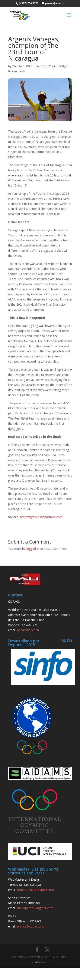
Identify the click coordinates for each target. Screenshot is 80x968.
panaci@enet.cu (28, 630)
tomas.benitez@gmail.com (35, 890)
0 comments (17, 71)
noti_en (63, 66)
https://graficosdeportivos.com (41, 517)
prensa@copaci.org (30, 926)
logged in (32, 549)
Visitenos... (40, 962)
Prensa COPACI (22, 66)
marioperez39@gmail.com (35, 908)
